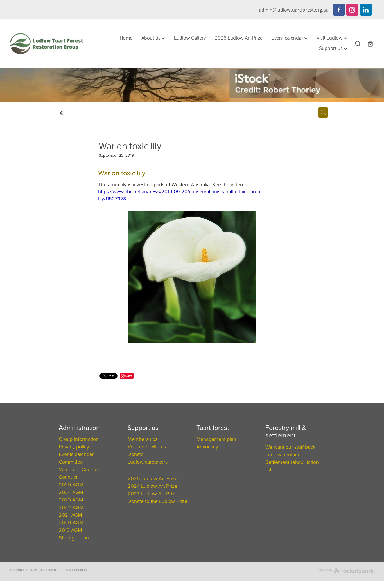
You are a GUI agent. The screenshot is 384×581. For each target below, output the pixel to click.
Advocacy (207, 446)
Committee (71, 461)
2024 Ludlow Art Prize (152, 485)
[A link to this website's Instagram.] (352, 10)
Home (126, 38)
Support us (331, 48)
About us (151, 38)
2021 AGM (70, 514)
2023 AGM (71, 499)
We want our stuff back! (291, 446)
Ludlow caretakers (148, 461)
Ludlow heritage (283, 454)
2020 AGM (71, 522)
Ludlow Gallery (190, 38)
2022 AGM (71, 507)
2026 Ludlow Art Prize (239, 38)
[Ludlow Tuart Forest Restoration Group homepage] (46, 43)
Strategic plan (74, 537)
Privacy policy (74, 446)
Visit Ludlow (330, 38)
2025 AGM (71, 484)
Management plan (216, 438)
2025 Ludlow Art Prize (153, 478)
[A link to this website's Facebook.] (339, 10)
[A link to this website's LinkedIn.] (366, 10)
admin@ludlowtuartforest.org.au (294, 10)
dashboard (48, 569)
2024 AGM (71, 492)
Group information (79, 438)
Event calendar (288, 38)
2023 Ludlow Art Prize (152, 493)
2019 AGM (70, 530)
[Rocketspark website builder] (346, 571)
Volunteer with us (147, 446)
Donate (136, 454)
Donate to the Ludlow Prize (158, 501)
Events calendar (76, 454)
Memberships (142, 438)
